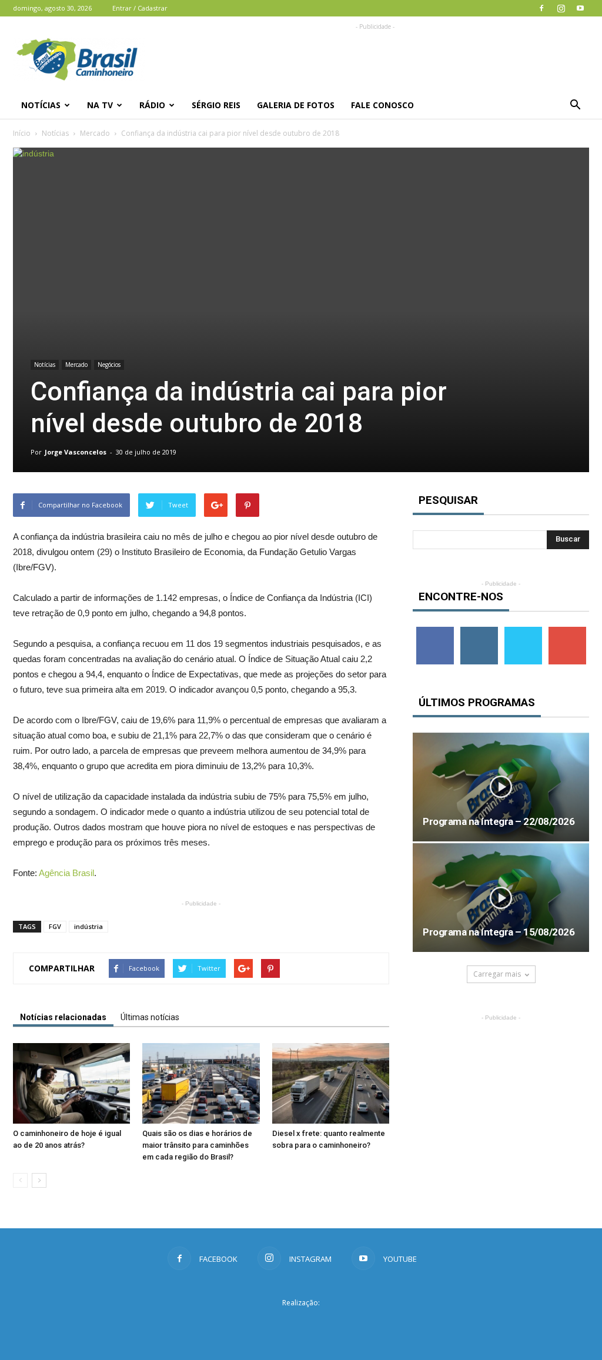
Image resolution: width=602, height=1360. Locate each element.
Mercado (95, 133)
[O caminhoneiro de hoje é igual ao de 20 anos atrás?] (71, 1083)
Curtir (435, 631)
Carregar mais (497, 974)
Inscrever (567, 631)
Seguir (478, 631)
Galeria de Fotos (296, 105)
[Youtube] (580, 8)
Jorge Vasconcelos (75, 451)
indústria (88, 926)
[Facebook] (541, 8)
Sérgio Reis (216, 105)
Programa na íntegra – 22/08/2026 (498, 821)
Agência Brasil (66, 873)
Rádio (152, 105)
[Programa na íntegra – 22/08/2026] (501, 787)
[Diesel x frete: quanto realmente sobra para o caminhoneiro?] (330, 1083)
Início (22, 133)
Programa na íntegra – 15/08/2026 (498, 932)
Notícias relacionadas (63, 1017)
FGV (55, 926)
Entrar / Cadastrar (140, 8)
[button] (575, 105)
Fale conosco (382, 105)
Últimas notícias (150, 1017)
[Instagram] (561, 8)
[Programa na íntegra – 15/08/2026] (501, 897)
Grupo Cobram (301, 1324)
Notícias (41, 105)
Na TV (100, 105)
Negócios (109, 364)
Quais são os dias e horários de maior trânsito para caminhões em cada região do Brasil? (197, 1145)
